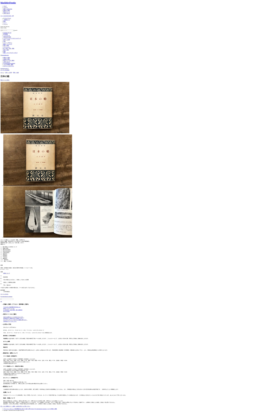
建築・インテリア (7, 44)
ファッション (6, 47)
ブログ (5, 6)
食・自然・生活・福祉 (8, 48)
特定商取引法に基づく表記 (21, 408)
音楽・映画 (6, 45)
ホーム (2, 72)
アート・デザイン (7, 42)
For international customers (9, 63)
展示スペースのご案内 (8, 60)
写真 (4, 41)
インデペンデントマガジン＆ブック (12, 38)
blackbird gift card (7, 32)
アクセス (5, 7)
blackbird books (8, 2)
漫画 (4, 51)
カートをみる (7, 15)
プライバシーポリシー (8, 408)
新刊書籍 (5, 34)
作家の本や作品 (7, 37)
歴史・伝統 (16, 72)
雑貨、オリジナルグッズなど (10, 52)
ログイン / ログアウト (8, 66)
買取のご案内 (6, 10)
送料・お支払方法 (7, 9)
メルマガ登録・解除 (8, 64)
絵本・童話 (6, 49)
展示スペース (6, 11)
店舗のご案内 (6, 59)
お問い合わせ (6, 13)
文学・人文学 (6, 39)
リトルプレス (6, 35)
